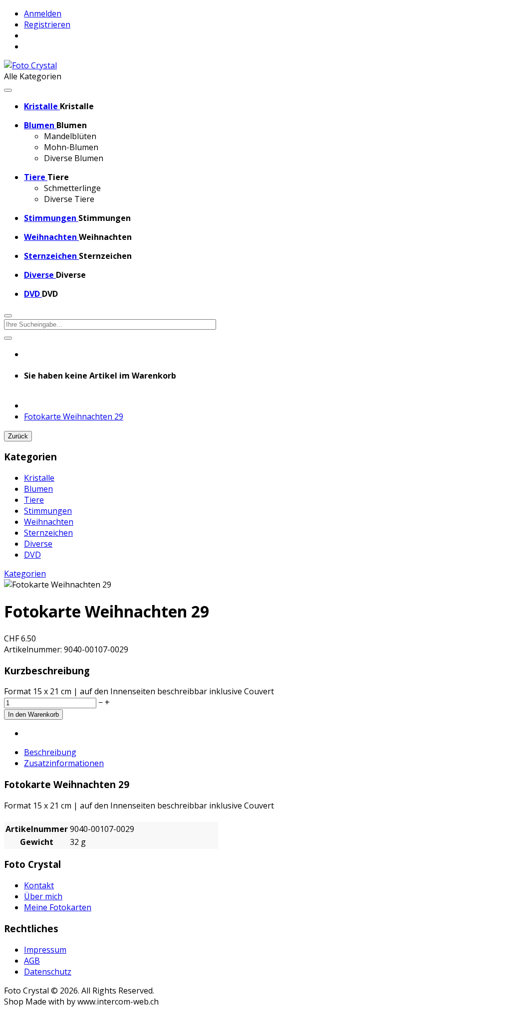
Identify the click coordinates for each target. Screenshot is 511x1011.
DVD (32, 554)
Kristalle (39, 477)
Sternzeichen (48, 532)
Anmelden (42, 13)
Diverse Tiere (69, 199)
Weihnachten (48, 521)
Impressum (45, 949)
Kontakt (39, 885)
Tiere (34, 499)
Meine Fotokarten (57, 907)
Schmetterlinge (72, 188)
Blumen (38, 488)
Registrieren (47, 24)
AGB (32, 960)
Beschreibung (50, 752)
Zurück (18, 436)
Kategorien (25, 573)
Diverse (38, 543)
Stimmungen (48, 510)
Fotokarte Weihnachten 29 (73, 416)
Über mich (43, 896)
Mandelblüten (70, 136)
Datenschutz (47, 971)
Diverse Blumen (73, 158)
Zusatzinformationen (64, 763)
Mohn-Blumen (71, 147)
